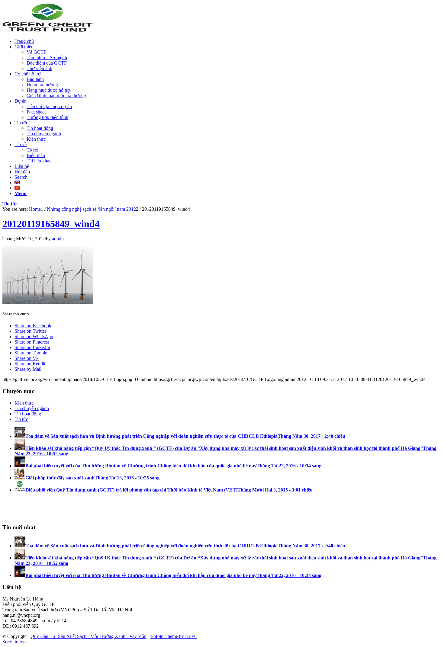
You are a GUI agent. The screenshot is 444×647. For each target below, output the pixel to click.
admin (58, 238)
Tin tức (10, 203)
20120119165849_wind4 (51, 223)
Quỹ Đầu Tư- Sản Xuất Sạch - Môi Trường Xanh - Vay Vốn (88, 636)
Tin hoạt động (27, 413)
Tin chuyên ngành (31, 408)
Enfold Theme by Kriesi (173, 636)
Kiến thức (24, 402)
